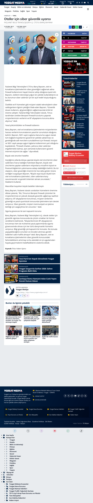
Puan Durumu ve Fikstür (15, 415)
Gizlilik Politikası (9, 423)
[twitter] (28, 430)
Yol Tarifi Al (81, 172)
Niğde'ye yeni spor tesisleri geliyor (12, 337)
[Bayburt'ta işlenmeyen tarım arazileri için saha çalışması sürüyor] (32, 330)
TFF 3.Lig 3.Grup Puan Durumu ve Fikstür (24, 493)
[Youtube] (75, 395)
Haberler (7, 15)
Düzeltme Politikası (38, 421)
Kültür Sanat (77, 7)
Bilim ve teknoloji (24, 7)
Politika (16, 11)
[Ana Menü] (88, 9)
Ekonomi (49, 7)
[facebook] (14, 430)
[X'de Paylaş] (73, 27)
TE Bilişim (86, 423)
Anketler (9, 475)
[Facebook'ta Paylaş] (70, 27)
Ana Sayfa (10, 435)
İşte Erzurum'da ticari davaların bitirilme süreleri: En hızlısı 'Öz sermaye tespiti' (13, 319)
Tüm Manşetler (33, 415)
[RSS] (85, 395)
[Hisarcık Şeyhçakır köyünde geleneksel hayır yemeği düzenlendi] (50, 310)
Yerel (14, 15)
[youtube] (54, 430)
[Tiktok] (78, 395)
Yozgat (6, 7)
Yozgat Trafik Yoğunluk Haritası (76, 410)
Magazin (8, 11)
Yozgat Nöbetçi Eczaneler (15, 409)
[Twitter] (24, 295)
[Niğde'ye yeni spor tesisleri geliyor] (14, 330)
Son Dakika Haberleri (55, 415)
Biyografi (10, 472)
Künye (17, 423)
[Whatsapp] (82, 395)
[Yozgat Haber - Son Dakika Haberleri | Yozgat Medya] (14, 3)
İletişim (22, 423)
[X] (68, 395)
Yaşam (34, 11)
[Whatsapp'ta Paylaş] (76, 27)
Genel (56, 7)
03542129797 (39, 396)
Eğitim (41, 7)
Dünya (35, 7)
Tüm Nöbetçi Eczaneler (76, 178)
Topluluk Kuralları (9, 421)
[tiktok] (81, 430)
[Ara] (88, 2)
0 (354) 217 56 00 (70, 172)
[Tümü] (86, 184)
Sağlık (22, 11)
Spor (28, 11)
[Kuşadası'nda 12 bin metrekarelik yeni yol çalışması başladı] (32, 310)
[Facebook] (20, 295)
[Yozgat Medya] (10, 291)
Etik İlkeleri (48, 421)
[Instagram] (27, 295)
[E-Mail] (17, 295)
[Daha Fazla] (80, 27)
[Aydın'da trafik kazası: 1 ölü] (50, 330)
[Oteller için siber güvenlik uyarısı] (32, 47)
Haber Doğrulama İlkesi (23, 421)
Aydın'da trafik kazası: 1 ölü (50, 337)
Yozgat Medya (22, 289)
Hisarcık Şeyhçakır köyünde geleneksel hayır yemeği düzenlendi (49, 319)
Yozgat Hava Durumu (35, 409)
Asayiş (13, 7)
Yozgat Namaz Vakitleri (57, 409)
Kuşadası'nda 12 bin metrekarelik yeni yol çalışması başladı (31, 318)
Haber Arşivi (74, 415)
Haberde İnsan (65, 7)
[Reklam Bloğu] (75, 66)
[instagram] (41, 430)
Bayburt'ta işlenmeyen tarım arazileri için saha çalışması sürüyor (32, 339)
